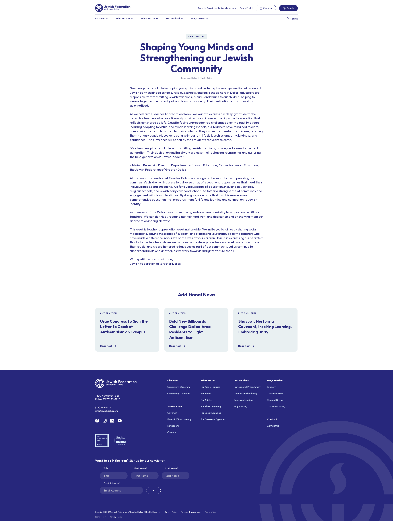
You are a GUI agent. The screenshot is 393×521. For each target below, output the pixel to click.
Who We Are (123, 18)
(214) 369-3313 (103, 407)
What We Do (148, 18)
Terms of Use (210, 512)
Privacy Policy (171, 512)
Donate (290, 8)
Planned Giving (275, 399)
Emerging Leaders (243, 399)
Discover (100, 18)
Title (105, 468)
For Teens (205, 393)
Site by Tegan (116, 517)
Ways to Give (198, 18)
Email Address (111, 483)
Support (271, 386)
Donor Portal (246, 8)
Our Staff (172, 412)
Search (294, 18)
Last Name (171, 468)
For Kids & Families (210, 386)
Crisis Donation (275, 393)
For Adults (206, 399)
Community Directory (178, 386)
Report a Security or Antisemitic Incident (217, 8)
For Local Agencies (210, 412)
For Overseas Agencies (213, 419)
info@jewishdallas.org (106, 410)
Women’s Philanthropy (245, 393)
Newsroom (173, 425)
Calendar (267, 8)
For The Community (210, 406)
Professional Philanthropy (247, 386)
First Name (140, 468)
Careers (171, 432)
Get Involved (173, 18)
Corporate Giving (276, 406)
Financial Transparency (179, 419)
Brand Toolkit (100, 517)
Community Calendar (178, 393)
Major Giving (240, 406)
